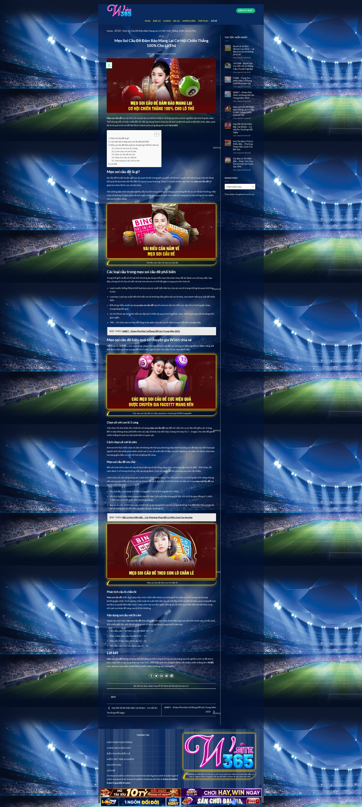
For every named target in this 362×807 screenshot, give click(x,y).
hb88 (173, 779)
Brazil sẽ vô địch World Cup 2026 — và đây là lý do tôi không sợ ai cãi (243, 50)
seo (174, 54)
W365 (147, 21)
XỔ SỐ (214, 21)
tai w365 (173, 125)
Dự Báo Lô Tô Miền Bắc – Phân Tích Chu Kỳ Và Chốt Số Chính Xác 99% (243, 162)
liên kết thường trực (180, 686)
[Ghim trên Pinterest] (166, 676)
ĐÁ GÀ (177, 21)
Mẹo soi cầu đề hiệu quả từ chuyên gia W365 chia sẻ (134, 145)
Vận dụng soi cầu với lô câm (127, 160)
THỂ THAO (203, 21)
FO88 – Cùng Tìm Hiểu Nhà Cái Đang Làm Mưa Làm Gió (242, 81)
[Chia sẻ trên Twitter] (156, 676)
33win (165, 779)
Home (110, 30)
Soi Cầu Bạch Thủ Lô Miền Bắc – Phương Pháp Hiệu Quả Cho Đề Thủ (243, 145)
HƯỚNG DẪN (188, 21)
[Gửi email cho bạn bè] (161, 676)
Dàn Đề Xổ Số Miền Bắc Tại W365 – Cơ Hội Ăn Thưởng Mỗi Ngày (243, 128)
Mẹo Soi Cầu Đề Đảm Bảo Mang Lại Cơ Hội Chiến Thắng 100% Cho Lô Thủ (243, 110)
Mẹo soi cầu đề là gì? (119, 138)
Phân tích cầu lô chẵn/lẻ (125, 157)
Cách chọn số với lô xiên (125, 151)
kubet (110, 782)
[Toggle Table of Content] (155, 134)
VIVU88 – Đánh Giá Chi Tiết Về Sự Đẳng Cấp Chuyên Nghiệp (243, 66)
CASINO (167, 21)
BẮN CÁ (157, 21)
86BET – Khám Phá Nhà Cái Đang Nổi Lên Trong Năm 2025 (243, 95)
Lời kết (113, 164)
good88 (118, 782)
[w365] (121, 10)
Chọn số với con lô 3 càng (126, 148)
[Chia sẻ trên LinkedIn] (171, 676)
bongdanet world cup (244, 194)
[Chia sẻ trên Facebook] (151, 676)
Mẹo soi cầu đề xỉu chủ (125, 154)
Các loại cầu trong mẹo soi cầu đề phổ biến (129, 141)
